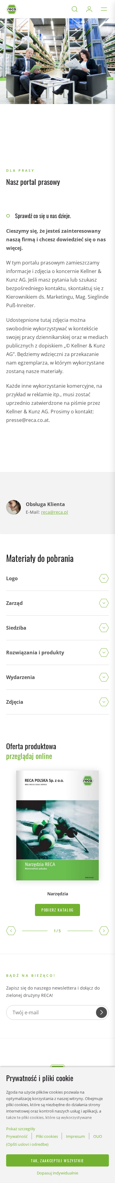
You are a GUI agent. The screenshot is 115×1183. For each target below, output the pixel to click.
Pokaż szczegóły (20, 1128)
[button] (11, 931)
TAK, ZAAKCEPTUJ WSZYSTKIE (57, 1160)
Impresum (75, 1136)
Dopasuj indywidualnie (57, 1173)
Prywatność (17, 1136)
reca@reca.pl (54, 512)
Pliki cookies (47, 1136)
